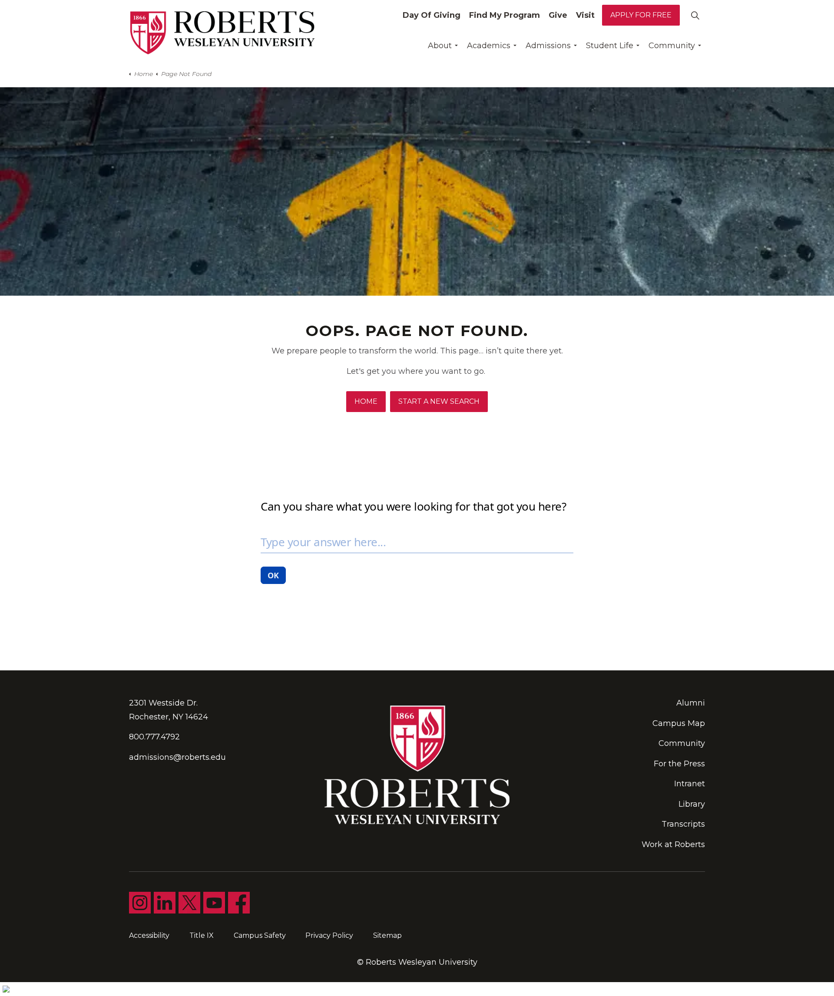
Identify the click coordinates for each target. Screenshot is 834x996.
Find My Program (504, 15)
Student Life (609, 45)
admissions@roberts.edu (177, 757)
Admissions (548, 45)
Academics (488, 45)
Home (365, 401)
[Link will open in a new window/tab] (140, 903)
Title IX (201, 935)
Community (672, 45)
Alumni (690, 703)
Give (558, 15)
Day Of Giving (431, 15)
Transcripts (683, 824)
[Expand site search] (695, 15)
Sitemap (387, 935)
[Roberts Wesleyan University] (222, 32)
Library (691, 804)
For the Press (679, 763)
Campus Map (678, 723)
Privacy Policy (329, 935)
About (440, 45)
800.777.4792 (154, 737)
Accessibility (149, 935)
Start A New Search (439, 401)
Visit (585, 15)
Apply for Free (641, 15)
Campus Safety (260, 935)
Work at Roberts (673, 844)
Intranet (689, 783)
